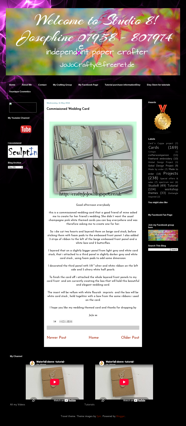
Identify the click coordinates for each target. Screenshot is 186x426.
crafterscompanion (158, 155)
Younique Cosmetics (20, 91)
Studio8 (153, 185)
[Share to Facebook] (68, 321)
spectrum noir (166, 182)
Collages (152, 151)
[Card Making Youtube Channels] (163, 133)
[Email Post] (54, 321)
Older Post (130, 338)
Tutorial (172, 185)
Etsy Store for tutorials (158, 85)
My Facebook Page (88, 85)
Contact (42, 85)
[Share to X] (66, 321)
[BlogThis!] (63, 321)
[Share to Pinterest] (71, 321)
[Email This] (60, 321)
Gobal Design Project (160, 165)
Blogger (120, 416)
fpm (99, 416)
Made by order (156, 169)
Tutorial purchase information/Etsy (122, 85)
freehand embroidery (160, 158)
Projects (170, 173)
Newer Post (56, 338)
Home (12, 85)
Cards (153, 147)
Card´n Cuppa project (160, 143)
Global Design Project (160, 162)
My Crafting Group (62, 85)
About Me (27, 85)
